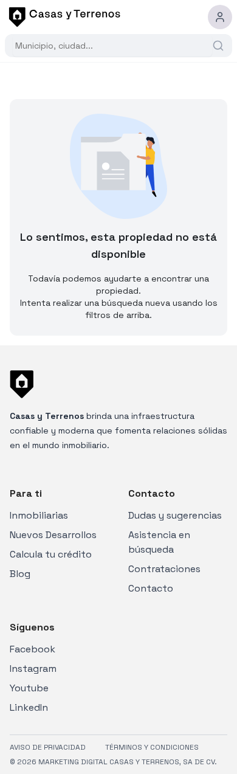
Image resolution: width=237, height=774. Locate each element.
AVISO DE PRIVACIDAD (48, 747)
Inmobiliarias (39, 515)
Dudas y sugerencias (175, 515)
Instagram (33, 668)
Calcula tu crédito (51, 554)
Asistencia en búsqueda (159, 542)
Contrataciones (164, 568)
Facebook (32, 649)
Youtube (29, 688)
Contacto (150, 588)
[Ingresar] (220, 17)
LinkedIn (29, 707)
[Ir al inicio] (62, 17)
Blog (20, 573)
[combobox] (112, 45)
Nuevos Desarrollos (53, 534)
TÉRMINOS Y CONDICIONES (152, 747)
